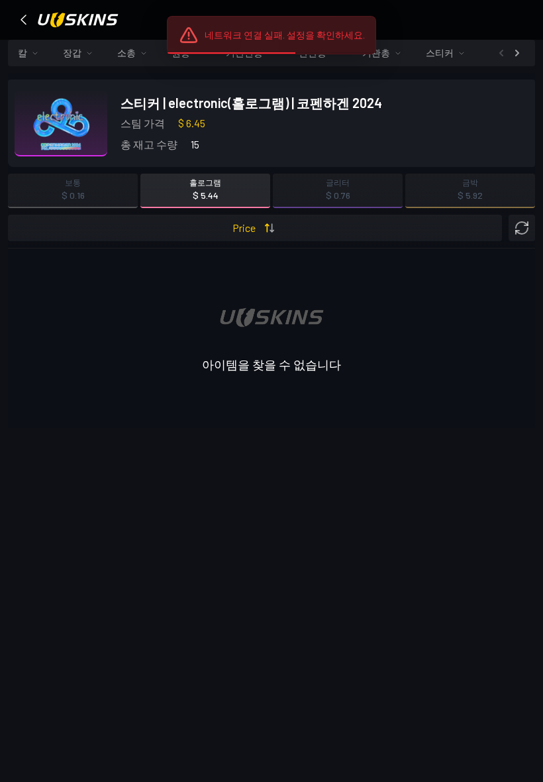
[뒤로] (24, 20)
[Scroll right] (517, 53)
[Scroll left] (501, 53)
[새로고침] (522, 228)
